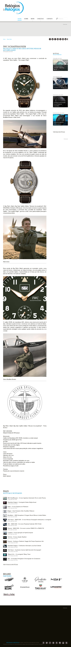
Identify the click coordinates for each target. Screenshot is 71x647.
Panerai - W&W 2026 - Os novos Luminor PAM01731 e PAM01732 (26, 528)
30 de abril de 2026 (12, 521)
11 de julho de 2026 (12, 499)
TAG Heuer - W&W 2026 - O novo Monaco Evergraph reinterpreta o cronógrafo (29, 519)
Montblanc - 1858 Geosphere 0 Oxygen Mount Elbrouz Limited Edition (27, 515)
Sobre (26, 19)
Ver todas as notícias (10, 564)
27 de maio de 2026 (12, 508)
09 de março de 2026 (13, 555)
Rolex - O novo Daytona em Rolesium (18, 506)
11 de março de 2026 (13, 547)
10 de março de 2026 (13, 551)
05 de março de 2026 (13, 560)
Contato (50, 19)
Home (19, 19)
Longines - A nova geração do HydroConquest (20, 532)
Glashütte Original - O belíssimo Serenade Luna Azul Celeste (24, 545)
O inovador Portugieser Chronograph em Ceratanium (59, 104)
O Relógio (40, 19)
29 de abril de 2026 (12, 525)
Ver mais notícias (59, 132)
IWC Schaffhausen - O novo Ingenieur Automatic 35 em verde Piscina (27, 498)
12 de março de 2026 (13, 542)
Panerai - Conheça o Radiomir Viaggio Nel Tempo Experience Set (26, 541)
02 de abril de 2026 (12, 534)
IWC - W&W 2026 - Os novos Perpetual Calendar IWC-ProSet (24, 524)
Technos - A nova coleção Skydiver (17, 537)
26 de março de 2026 (13, 538)
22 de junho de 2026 (12, 503)
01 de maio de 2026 (12, 516)
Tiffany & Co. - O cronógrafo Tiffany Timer (19, 554)
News (32, 19)
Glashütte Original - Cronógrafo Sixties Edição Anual (22, 502)
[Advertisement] (35, 37)
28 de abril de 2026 (12, 529)
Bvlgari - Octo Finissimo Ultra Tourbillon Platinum (21, 511)
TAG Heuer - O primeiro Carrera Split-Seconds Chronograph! (24, 550)
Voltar (10, 39)
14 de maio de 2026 (12, 512)
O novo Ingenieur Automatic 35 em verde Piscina (59, 68)
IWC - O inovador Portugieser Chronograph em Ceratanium (24, 558)
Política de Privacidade (31, 642)
